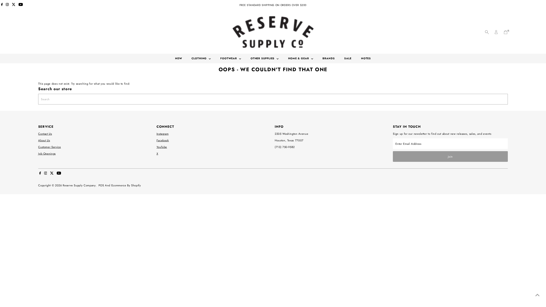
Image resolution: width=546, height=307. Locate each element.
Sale (347, 58)
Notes (366, 58)
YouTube (162, 147)
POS (101, 185)
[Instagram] (7, 5)
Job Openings (47, 154)
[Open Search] (487, 32)
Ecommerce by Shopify (126, 185)
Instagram (163, 134)
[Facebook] (2, 5)
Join (450, 157)
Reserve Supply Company (79, 185)
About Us (44, 140)
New (178, 58)
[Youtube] (20, 5)
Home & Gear (299, 58)
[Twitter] (13, 5)
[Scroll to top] (537, 295)
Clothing (200, 58)
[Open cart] (505, 32)
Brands (328, 58)
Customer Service (49, 147)
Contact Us (45, 134)
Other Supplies (263, 58)
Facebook (163, 140)
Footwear (229, 58)
